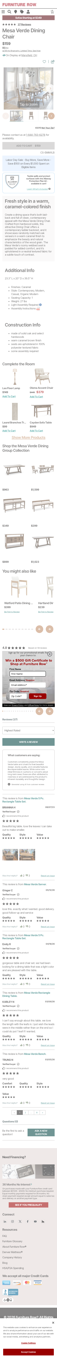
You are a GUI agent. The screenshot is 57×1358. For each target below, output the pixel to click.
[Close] (53, 1322)
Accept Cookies (28, 1352)
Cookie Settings (28, 1343)
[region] (28, 1338)
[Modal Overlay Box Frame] (28, 679)
